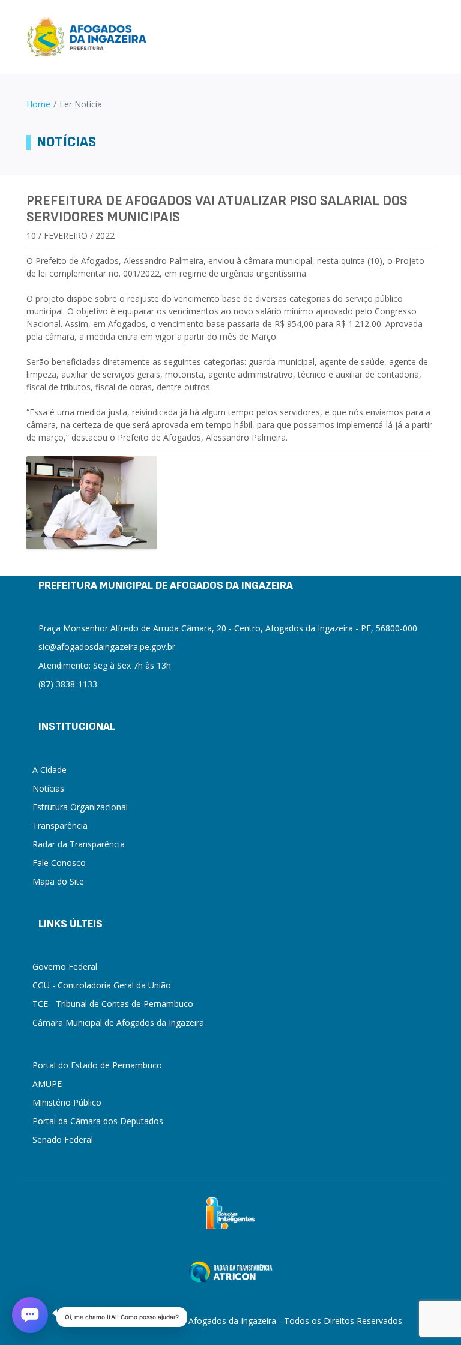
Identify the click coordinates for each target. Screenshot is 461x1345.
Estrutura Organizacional (80, 807)
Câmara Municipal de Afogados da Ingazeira (118, 1022)
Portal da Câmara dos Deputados (97, 1121)
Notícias (48, 788)
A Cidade (49, 769)
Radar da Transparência (78, 844)
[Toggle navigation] (429, 37)
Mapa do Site (58, 881)
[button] (30, 1315)
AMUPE (47, 1083)
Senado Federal (62, 1139)
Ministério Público (66, 1102)
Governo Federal (64, 966)
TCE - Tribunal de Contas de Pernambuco (112, 1004)
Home (38, 104)
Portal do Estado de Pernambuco (97, 1065)
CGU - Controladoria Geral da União (101, 985)
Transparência (60, 825)
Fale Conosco (59, 862)
